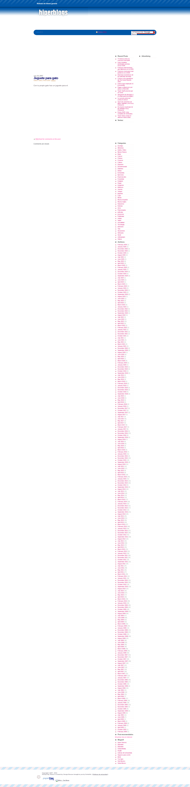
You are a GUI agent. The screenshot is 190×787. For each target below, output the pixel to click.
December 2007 (123, 655)
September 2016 (123, 437)
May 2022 (121, 321)
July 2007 (121, 665)
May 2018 (121, 400)
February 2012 (122, 551)
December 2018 (123, 387)
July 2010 (121, 590)
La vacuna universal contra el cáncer (124, 98)
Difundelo (120, 744)
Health (120, 751)
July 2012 (121, 541)
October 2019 (122, 371)
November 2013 (123, 508)
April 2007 (121, 671)
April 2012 (121, 547)
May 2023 (121, 300)
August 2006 (122, 688)
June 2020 (121, 354)
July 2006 (121, 690)
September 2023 (123, 294)
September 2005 (123, 711)
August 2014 (122, 489)
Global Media (122, 748)
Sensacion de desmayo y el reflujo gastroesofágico (126, 95)
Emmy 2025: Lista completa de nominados (125, 112)
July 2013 (121, 516)
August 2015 (122, 464)
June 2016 (121, 443)
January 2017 (122, 429)
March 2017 (121, 425)
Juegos (120, 191)
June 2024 (121, 280)
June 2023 (121, 298)
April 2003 (121, 727)
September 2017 (123, 412)
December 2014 (123, 481)
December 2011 (123, 555)
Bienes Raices (122, 152)
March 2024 (121, 284)
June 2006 (121, 692)
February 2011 (122, 576)
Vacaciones (121, 231)
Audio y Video (122, 150)
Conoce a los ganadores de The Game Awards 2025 (125, 80)
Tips (119, 228)
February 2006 (122, 700)
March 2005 (121, 721)
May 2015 (121, 470)
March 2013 (121, 524)
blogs (119, 154)
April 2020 (121, 358)
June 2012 (121, 543)
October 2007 (122, 659)
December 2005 (123, 704)
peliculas (120, 212)
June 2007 (121, 667)
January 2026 (122, 246)
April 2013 (121, 522)
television (120, 226)
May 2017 (121, 421)
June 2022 (121, 319)
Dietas (120, 170)
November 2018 (123, 389)
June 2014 (121, 493)
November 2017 (123, 408)
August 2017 (122, 414)
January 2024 (122, 288)
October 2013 (122, 510)
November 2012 (123, 532)
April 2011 (121, 572)
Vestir (119, 235)
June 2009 (121, 617)
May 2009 (121, 619)
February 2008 (122, 651)
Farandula (121, 179)
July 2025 (121, 257)
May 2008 (121, 644)
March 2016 (121, 450)
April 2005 (121, 719)
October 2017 (122, 410)
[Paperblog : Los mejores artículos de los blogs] (48, 780)
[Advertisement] (95, 24)
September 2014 (123, 487)
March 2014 (121, 499)
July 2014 (121, 491)
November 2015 (123, 458)
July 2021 (121, 338)
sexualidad (121, 222)
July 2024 (121, 278)
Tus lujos (120, 759)
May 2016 (121, 445)
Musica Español (123, 199)
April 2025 (121, 263)
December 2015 (123, 456)
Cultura (120, 162)
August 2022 (122, 315)
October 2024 (122, 273)
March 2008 (121, 648)
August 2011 (121, 564)
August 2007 (122, 663)
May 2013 (121, 520)
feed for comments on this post (48, 139)
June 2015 (121, 468)
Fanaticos (62, 12)
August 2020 (122, 352)
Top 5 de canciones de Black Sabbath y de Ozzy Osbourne (126, 103)
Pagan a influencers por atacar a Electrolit (125, 88)
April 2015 (121, 472)
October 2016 (122, 435)
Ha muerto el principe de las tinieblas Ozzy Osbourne (125, 108)
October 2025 (122, 253)
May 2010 (121, 595)
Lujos (119, 195)
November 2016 (123, 433)
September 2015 (123, 462)
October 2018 (122, 392)
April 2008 (121, 646)
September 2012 (123, 537)
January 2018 (122, 406)
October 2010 (122, 584)
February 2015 (122, 476)
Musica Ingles (122, 202)
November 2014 (123, 483)
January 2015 (122, 479)
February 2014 (122, 501)
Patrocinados (122, 210)
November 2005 (123, 706)
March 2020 (121, 360)
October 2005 (122, 709)
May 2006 (121, 694)
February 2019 (122, 383)
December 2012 (123, 530)
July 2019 (121, 375)
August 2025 (122, 255)
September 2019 (123, 373)
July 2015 (121, 466)
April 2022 (121, 323)
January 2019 (122, 385)
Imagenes (121, 185)
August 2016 (122, 439)
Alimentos (121, 148)
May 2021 (121, 342)
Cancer (120, 156)
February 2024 (122, 286)
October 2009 (122, 609)
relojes (120, 218)
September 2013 (123, 512)
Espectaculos (122, 177)
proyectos (121, 214)
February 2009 (122, 626)
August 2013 (122, 514)
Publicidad (121, 216)
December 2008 (123, 630)
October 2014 (122, 485)
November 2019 (123, 369)
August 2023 (122, 296)
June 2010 (121, 593)
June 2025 (121, 259)
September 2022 (123, 313)
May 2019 (121, 379)
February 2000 (122, 731)
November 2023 (123, 290)
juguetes (120, 193)
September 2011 (123, 561)
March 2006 (121, 698)
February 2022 (122, 327)
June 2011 (121, 568)
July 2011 (121, 566)
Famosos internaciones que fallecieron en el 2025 (126, 68)
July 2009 (121, 615)
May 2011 (121, 570)
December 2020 (123, 348)
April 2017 (121, 423)
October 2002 (122, 729)
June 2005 (121, 717)
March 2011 (121, 574)
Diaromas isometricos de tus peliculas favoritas (125, 75)
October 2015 (122, 460)
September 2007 (123, 661)
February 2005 (122, 723)
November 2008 (123, 632)
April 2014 (121, 497)
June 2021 (121, 340)
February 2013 (122, 526)
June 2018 (121, 398)
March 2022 (121, 325)
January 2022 (122, 329)
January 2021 (122, 346)
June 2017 (121, 418)
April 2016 (121, 447)
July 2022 (121, 317)
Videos (53, 80)
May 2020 (121, 356)
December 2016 (123, 431)
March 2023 (121, 305)
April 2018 (121, 402)
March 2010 (121, 599)
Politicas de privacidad (100, 774)
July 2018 (121, 396)
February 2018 (122, 404)
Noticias (120, 206)
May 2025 (121, 261)
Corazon (120, 160)
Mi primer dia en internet (123, 737)
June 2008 (121, 642)
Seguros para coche (124, 755)
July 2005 (121, 715)
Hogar (119, 183)
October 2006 (122, 684)
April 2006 (121, 696)
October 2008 (122, 634)
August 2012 (122, 539)
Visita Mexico (122, 763)
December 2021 (123, 331)
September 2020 (123, 350)
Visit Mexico (121, 761)
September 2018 (123, 394)
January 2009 (122, 628)
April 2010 (121, 597)
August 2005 (122, 713)
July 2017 (121, 416)
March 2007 (121, 673)
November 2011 (123, 557)
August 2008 (122, 638)
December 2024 (123, 271)
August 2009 (122, 613)
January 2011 (122, 578)
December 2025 (123, 249)
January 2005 (122, 725)
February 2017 (122, 427)
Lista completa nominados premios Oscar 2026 (124, 64)
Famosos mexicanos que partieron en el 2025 (126, 72)
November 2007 (123, 657)
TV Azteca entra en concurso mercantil (124, 59)
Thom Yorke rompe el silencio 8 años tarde (124, 116)
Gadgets (120, 181)
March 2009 (121, 624)
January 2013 (122, 528)
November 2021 (123, 334)
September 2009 (123, 611)
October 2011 (122, 559)
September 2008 (123, 636)
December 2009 (123, 605)
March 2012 (121, 549)
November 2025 (123, 251)
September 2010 (123, 586)
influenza (120, 187)
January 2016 (122, 454)
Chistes (120, 158)
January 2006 (122, 702)
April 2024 (121, 282)
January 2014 (122, 503)
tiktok (119, 757)
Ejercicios (121, 175)
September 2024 (123, 275)
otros (119, 208)
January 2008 (122, 653)
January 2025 (122, 269)
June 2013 (121, 518)
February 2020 (122, 363)
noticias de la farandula (125, 753)
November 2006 (123, 682)
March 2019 (121, 381)
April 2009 (121, 622)
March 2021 (121, 344)
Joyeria (120, 189)
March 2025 (121, 265)
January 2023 (122, 307)
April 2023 (121, 302)
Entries (100, 32)
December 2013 (123, 505)
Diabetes (120, 168)
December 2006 (123, 680)
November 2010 (123, 582)
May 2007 (121, 669)
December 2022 (123, 309)
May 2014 (121, 495)
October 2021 (122, 336)
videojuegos (121, 237)
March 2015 (121, 474)
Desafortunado (122, 166)
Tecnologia (121, 224)
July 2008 (121, 640)
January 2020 (122, 365)
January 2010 (122, 603)
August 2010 (122, 588)
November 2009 (123, 607)
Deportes (120, 164)
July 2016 (121, 441)
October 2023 (122, 292)
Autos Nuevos (122, 742)
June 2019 (121, 377)
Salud (119, 220)
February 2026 (122, 244)
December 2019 (123, 367)
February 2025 (122, 267)
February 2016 (122, 452)
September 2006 (123, 686)
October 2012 (122, 535)
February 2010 (122, 601)
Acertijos (120, 146)
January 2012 (122, 553)
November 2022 (123, 311)
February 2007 (122, 675)
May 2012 (121, 545)
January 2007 (122, 677)
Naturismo (121, 204)
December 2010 (123, 580)
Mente (119, 197)
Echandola (121, 173)
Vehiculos (121, 233)
